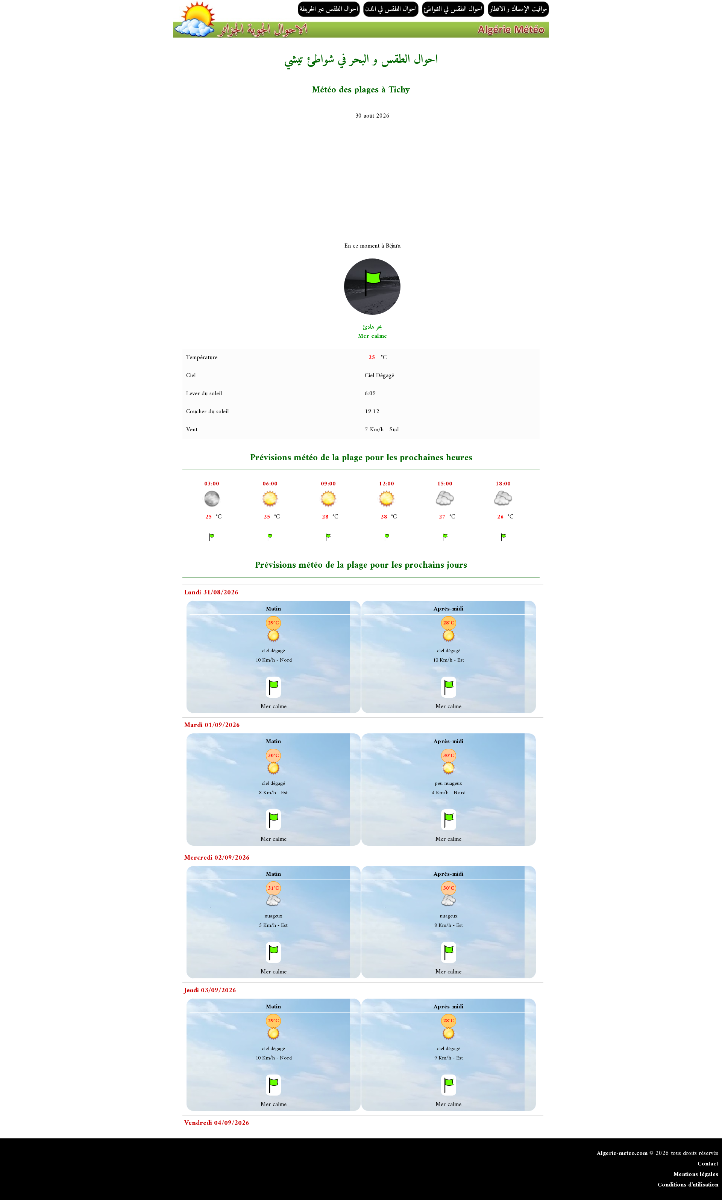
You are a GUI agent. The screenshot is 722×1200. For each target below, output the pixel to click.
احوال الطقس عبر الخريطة (329, 9)
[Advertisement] (410, 181)
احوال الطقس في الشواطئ (453, 9)
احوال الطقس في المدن (391, 9)
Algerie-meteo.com (622, 1153)
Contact (708, 1164)
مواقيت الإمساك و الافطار (518, 9)
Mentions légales (695, 1174)
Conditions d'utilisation (688, 1185)
